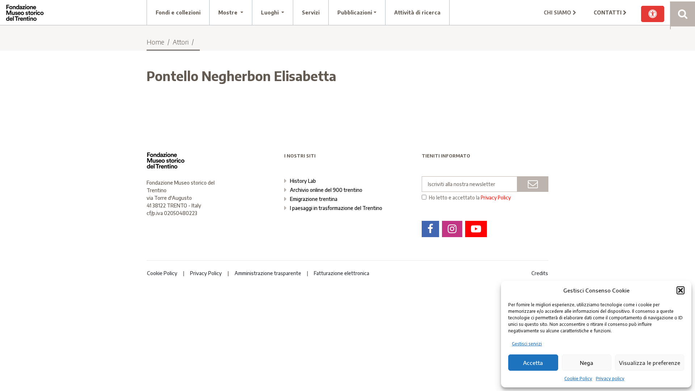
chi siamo (558, 12)
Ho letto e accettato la (470, 198)
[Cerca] (682, 13)
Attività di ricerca (417, 12)
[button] (680, 290)
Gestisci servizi (527, 343)
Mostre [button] (228, 12)
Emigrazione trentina (313, 199)
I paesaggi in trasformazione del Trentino (336, 208)
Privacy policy (610, 378)
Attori (181, 42)
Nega (586, 363)
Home (155, 42)
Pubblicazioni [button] (354, 12)
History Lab (303, 181)
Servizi (311, 12)
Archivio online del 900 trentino (326, 190)
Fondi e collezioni (178, 12)
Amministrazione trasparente (268, 273)
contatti (608, 12)
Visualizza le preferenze (649, 363)
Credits (539, 273)
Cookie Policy (578, 378)
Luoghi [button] (270, 12)
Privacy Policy (496, 197)
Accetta (533, 363)
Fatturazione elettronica (341, 273)
